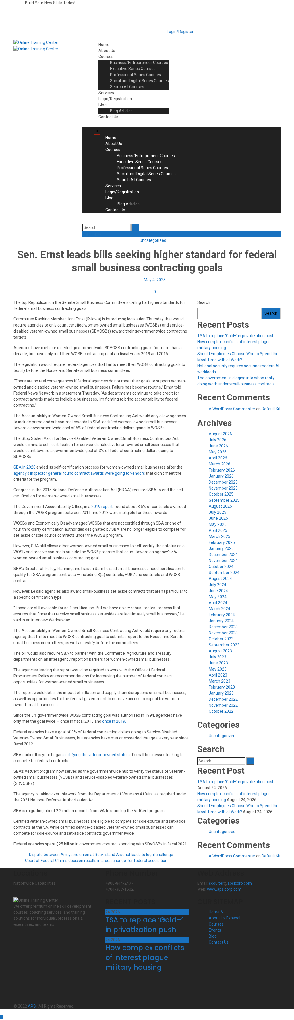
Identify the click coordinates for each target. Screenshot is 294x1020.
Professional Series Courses (135, 74)
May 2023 (218, 669)
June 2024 (218, 590)
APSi (32, 1006)
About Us (106, 50)
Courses (105, 56)
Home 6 (216, 912)
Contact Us (108, 117)
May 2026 (218, 452)
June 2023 (218, 663)
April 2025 (218, 530)
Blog (102, 105)
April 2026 (218, 458)
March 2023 (219, 681)
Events (215, 930)
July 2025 (217, 512)
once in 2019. (114, 721)
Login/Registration (115, 98)
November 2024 (223, 560)
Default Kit (271, 409)
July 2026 (217, 440)
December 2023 (223, 627)
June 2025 (218, 518)
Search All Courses (127, 86)
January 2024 (221, 621)
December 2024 (223, 554)
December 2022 (223, 699)
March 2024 (219, 608)
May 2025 (218, 524)
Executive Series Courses (133, 68)
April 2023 (218, 675)
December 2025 (223, 482)
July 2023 (217, 657)
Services (106, 92)
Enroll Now (91, 234)
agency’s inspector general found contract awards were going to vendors (79, 473)
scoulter (216, 883)
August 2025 (220, 506)
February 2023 (222, 687)
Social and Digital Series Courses (139, 80)
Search (203, 302)
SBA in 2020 (24, 467)
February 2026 (222, 470)
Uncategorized (153, 240)
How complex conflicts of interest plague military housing (144, 957)
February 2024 (222, 615)
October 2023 (221, 639)
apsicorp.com (239, 883)
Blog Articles (121, 111)
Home (103, 44)
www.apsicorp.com (224, 889)
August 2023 (220, 651)
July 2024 (217, 584)
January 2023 (221, 693)
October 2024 (221, 566)
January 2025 (221, 548)
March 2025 (219, 536)
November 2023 (223, 633)
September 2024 (224, 572)
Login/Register (180, 31)
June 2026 (218, 446)
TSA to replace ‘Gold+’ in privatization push (235, 335)
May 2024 (218, 596)
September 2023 (224, 645)
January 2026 (221, 476)
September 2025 (224, 500)
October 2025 (221, 494)
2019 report (102, 506)
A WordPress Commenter (232, 409)
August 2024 (220, 578)
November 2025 (223, 488)
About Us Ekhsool (224, 918)
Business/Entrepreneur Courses (139, 62)
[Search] (135, 227)
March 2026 (219, 464)
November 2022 (223, 705)
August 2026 (220, 434)
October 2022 (221, 711)
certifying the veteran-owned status (96, 754)
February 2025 (222, 542)
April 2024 (218, 602)
